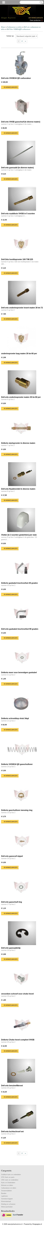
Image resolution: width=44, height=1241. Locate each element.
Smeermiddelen (6, 1191)
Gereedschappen (7, 1199)
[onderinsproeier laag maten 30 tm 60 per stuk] (21, 339)
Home (3, 27)
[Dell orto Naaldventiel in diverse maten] (22, 474)
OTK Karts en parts (7, 1177)
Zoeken (40, 2)
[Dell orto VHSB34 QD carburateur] (21, 63)
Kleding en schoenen (8, 1204)
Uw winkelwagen (35, 18)
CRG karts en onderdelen (9, 1180)
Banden (3, 1193)
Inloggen (4, 17)
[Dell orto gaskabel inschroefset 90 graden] (21, 614)
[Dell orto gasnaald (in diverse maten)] (21, 153)
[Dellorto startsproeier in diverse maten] (21, 428)
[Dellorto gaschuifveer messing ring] (21, 795)
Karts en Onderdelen (8, 1182)
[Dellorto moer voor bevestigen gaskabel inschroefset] (22, 658)
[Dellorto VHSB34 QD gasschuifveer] (22, 749)
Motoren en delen (7, 1185)
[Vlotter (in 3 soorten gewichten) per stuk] (21, 520)
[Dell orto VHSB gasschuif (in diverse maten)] (22, 107)
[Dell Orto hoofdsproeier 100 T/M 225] (21, 245)
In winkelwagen (10, 87)
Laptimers (4, 1196)
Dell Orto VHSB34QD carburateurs (18, 29)
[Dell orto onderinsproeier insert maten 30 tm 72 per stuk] (22, 293)
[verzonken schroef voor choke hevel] (21, 979)
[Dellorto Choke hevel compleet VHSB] (22, 1025)
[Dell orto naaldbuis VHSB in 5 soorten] (22, 199)
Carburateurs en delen (14, 27)
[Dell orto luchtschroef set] (22, 1117)
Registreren (11, 17)
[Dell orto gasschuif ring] (21, 887)
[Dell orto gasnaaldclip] (22, 933)
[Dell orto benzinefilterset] (21, 1071)
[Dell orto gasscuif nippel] (22, 841)
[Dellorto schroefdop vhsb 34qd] (21, 704)
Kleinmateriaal (6, 1201)
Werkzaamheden (7, 1207)
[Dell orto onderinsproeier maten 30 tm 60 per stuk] (22, 382)
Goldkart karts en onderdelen (11, 1174)
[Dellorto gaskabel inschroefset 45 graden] (22, 568)
